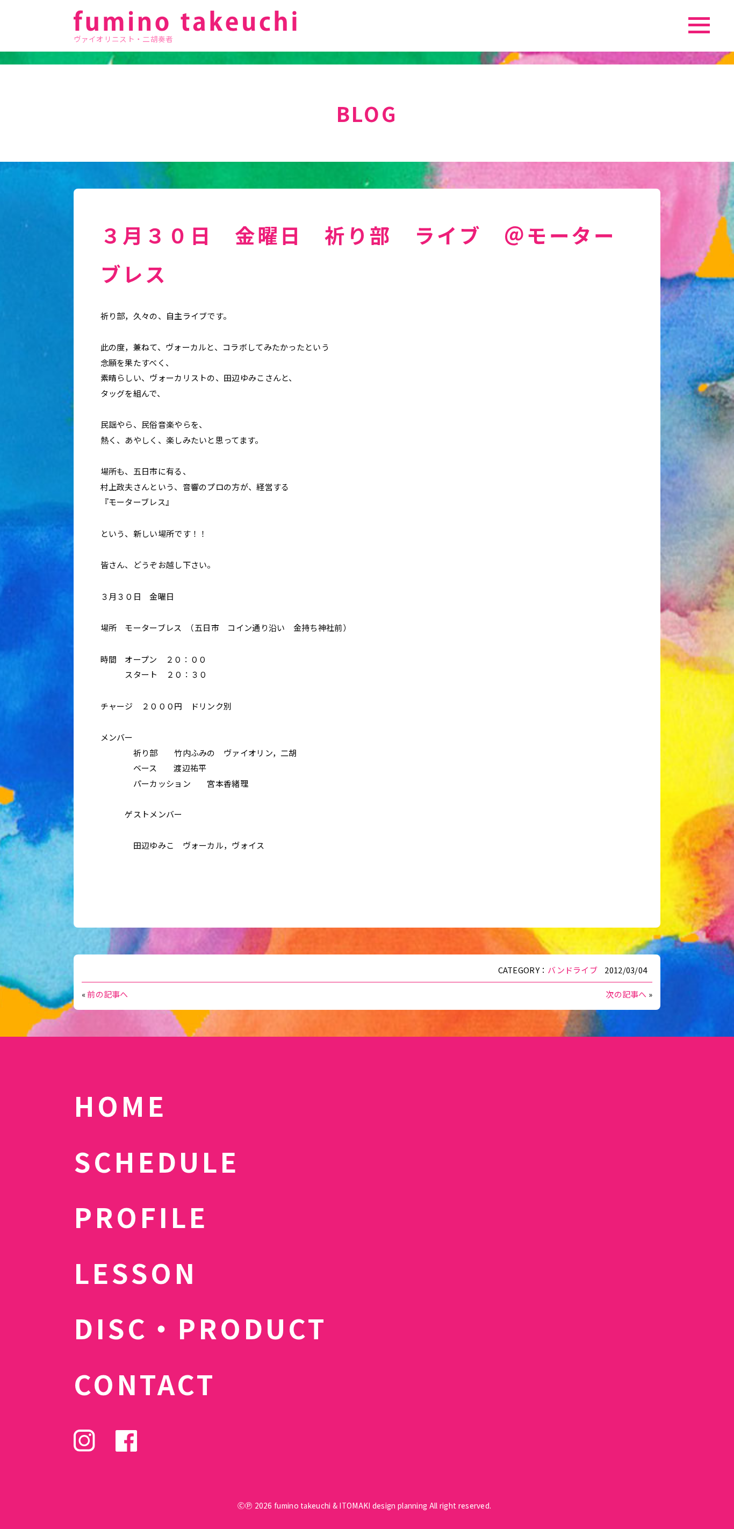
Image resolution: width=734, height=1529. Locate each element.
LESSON (135, 1272)
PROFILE (141, 1216)
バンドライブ (573, 969)
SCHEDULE (156, 1161)
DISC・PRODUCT (200, 1327)
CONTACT (145, 1383)
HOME (120, 1105)
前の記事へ (107, 994)
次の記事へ (626, 994)
